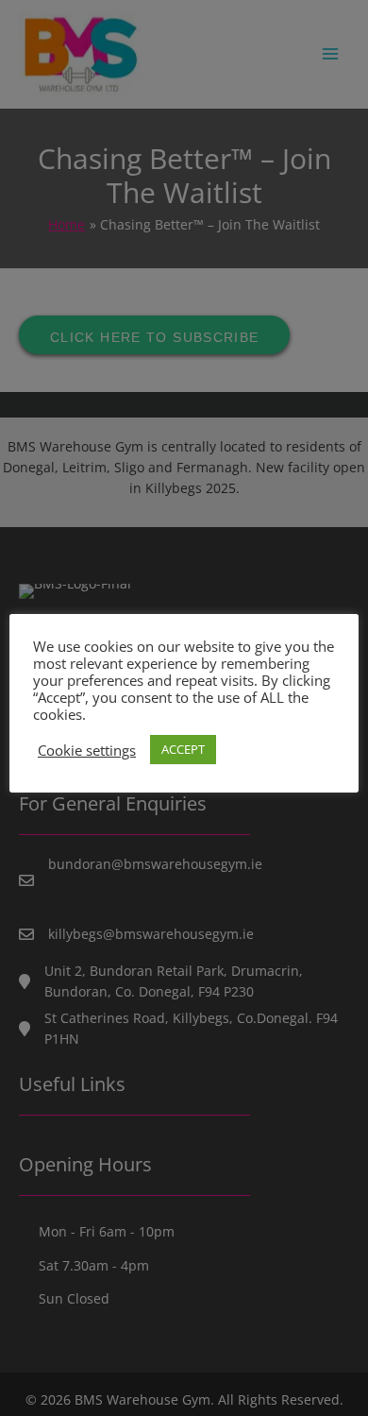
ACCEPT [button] (183, 749)
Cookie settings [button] (87, 750)
